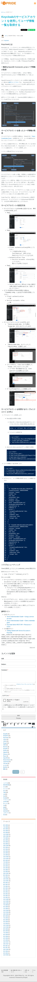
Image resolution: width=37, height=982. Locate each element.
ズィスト (5, 788)
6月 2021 (5, 888)
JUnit (4, 739)
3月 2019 (5, 921)
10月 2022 (6, 873)
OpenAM (5, 758)
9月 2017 (5, 945)
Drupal (5, 743)
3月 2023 (5, 867)
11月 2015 (6, 955)
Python (5, 750)
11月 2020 (6, 901)
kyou (4, 814)
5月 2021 (5, 890)
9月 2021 (5, 882)
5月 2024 (5, 847)
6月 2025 (5, 840)
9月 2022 (5, 875)
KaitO (4, 809)
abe (4, 807)
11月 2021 (6, 880)
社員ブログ (9, 12)
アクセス (33, 971)
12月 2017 (6, 942)
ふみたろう (6, 812)
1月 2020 (5, 908)
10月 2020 (6, 903)
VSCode (5, 763)
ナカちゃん (6, 799)
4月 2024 (5, 849)
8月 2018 (5, 930)
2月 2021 (5, 895)
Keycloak (6, 40)
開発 (4, 769)
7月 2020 (5, 905)
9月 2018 (5, 929)
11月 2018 (6, 927)
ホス (6, 35)
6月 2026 (5, 828)
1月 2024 (5, 854)
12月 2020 (6, 899)
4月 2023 (5, 866)
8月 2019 (5, 916)
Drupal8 (5, 734)
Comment (4, 670)
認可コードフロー (14, 82)
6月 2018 (5, 934)
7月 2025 (5, 838)
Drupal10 (5, 735)
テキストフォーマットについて (25, 684)
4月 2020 (5, 906)
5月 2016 (5, 951)
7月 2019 (5, 918)
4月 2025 (5, 843)
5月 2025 (5, 842)
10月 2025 (6, 836)
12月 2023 (6, 856)
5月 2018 (5, 936)
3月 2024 (5, 851)
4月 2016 (5, 953)
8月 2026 (5, 825)
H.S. (4, 790)
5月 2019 (5, 919)
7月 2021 (5, 886)
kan (4, 796)
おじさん (5, 803)
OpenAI (5, 752)
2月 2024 (5, 853)
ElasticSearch (7, 759)
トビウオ (5, 783)
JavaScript (6, 761)
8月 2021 (5, 884)
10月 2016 (6, 949)
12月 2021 (6, 879)
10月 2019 (6, 914)
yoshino (5, 801)
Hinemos (5, 754)
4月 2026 (5, 832)
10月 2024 (6, 845)
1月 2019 (5, 923)
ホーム (3, 12)
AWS (4, 745)
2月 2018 (5, 940)
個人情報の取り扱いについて (16, 971)
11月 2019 (6, 912)
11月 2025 (6, 834)
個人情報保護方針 (4, 971)
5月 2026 (5, 830)
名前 (2, 658)
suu (4, 805)
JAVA (4, 741)
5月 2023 (5, 864)
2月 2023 (5, 869)
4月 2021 (5, 892)
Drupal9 (5, 748)
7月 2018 (5, 932)
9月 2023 (5, 860)
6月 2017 (5, 947)
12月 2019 (6, 910)
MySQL (5, 767)
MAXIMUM (6, 785)
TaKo (4, 792)
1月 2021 (5, 897)
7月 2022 (5, 877)
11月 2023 (6, 858)
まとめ (5, 765)
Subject (3, 664)
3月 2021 (5, 893)
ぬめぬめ (5, 811)
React (5, 756)
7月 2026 (5, 827)
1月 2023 (5, 871)
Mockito (5, 746)
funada (5, 798)
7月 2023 (5, 862)
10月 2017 (6, 944)
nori (4, 794)
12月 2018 (6, 925)
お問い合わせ (27, 971)
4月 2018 (5, 938)
